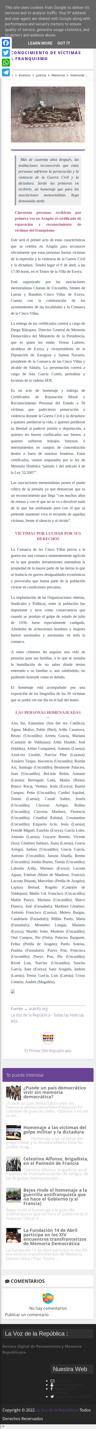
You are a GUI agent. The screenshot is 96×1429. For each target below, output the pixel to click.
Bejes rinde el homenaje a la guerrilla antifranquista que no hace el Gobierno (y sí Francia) (55, 1196)
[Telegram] (6, 72)
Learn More (40, 43)
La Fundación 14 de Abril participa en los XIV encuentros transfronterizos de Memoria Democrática (54, 1236)
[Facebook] (6, 43)
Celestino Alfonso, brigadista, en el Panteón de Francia (55, 1161)
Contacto (63, 1380)
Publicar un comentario (27, 1314)
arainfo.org (38, 1008)
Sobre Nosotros (69, 1384)
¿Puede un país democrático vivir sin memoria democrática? (54, 1092)
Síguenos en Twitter (73, 1396)
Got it (63, 43)
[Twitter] (6, 53)
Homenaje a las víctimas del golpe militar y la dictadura (54, 1129)
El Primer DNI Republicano (48, 1050)
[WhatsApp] (6, 63)
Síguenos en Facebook (63, 1390)
